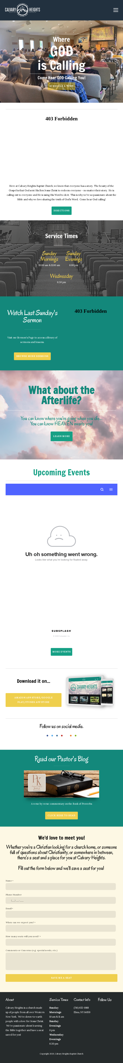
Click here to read (61, 815)
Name (9, 880)
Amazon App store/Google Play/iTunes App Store (33, 700)
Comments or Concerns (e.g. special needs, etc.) (31, 950)
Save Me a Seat (61, 978)
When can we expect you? (20, 922)
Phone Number (14, 894)
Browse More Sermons (32, 356)
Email (9, 908)
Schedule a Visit (61, 86)
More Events (61, 651)
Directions (61, 210)
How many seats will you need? (22, 936)
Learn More (61, 436)
